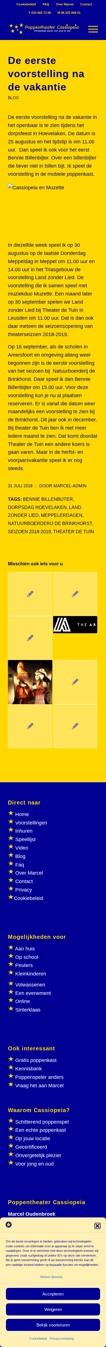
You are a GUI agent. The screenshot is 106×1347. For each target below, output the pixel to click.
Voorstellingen (31, 823)
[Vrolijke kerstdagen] (75, 726)
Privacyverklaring (62, 1338)
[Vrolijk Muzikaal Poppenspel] (30, 594)
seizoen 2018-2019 (29, 531)
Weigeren (53, 1309)
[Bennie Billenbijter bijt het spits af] (75, 682)
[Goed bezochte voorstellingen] (75, 594)
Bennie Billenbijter (48, 499)
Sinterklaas (27, 1010)
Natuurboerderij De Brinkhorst (50, 523)
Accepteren (53, 1294)
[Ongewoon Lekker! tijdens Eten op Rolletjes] (75, 624)
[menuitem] (26, 4)
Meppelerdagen (62, 515)
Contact (86, 4)
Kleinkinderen (30, 974)
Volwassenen (29, 985)
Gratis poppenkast (36, 1060)
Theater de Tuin (73, 531)
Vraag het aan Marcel (39, 1085)
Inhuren (24, 831)
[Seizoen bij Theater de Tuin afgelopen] (30, 726)
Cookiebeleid (38, 1338)
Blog (20, 856)
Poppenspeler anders (39, 1077)
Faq (19, 865)
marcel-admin (69, 486)
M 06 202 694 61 (69, 12)
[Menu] (90, 28)
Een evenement (33, 993)
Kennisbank (28, 1069)
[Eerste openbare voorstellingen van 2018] (30, 638)
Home (22, 814)
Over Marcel (64, 4)
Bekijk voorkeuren (53, 1324)
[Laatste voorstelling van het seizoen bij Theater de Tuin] (30, 682)
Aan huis (25, 949)
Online (22, 1001)
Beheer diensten (51, 1277)
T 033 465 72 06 (40, 12)
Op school (26, 957)
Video (21, 848)
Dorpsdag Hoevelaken (37, 507)
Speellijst (25, 839)
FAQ (46, 4)
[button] (97, 1226)
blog (13, 97)
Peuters (24, 965)
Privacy (23, 890)
